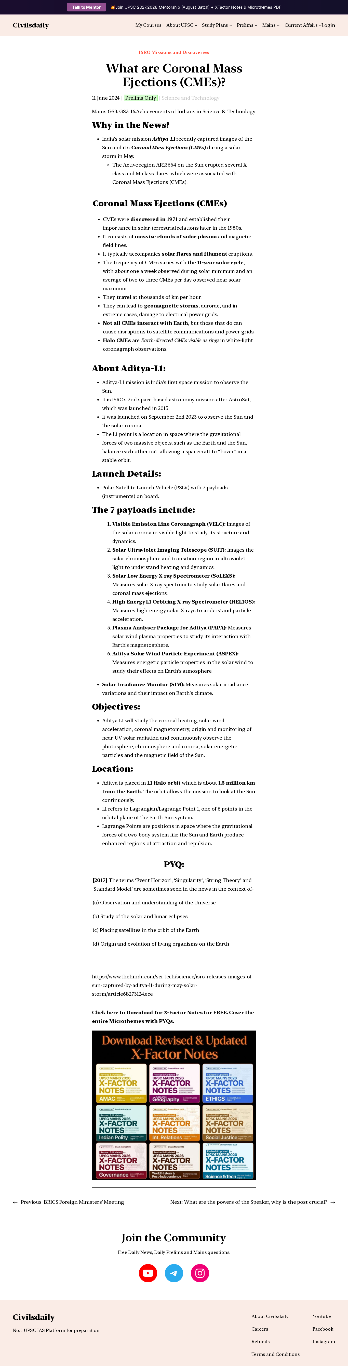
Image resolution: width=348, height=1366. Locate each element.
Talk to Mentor (86, 7)
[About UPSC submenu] (196, 25)
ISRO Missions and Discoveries (174, 52)
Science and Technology (191, 98)
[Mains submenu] (278, 25)
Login (328, 25)
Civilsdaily (31, 25)
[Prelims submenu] (256, 25)
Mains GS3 (104, 111)
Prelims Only (140, 98)
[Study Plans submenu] (230, 25)
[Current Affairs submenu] (320, 25)
